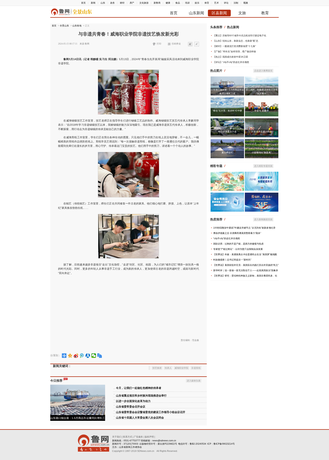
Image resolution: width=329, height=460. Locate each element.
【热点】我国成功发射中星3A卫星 (230, 57)
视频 (245, 3)
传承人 (168, 368)
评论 (226, 3)
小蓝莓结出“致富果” (262, 152)
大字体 (196, 44)
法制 (236, 3)
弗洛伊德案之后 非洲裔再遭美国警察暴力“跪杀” (237, 233)
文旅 (242, 13)
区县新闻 (219, 13)
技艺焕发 (157, 368)
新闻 (93, 3)
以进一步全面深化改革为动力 (133, 401)
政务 (112, 3)
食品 (177, 3)
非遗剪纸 (195, 368)
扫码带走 (176, 43)
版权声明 (149, 436)
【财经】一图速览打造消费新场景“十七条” (234, 46)
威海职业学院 (181, 368)
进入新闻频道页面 (263, 219)
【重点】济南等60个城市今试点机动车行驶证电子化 (239, 35)
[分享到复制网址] (99, 355)
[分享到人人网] (87, 355)
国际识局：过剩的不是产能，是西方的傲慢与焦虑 (238, 243)
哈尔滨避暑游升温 (227, 131)
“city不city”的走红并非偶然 (226, 238)
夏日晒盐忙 (227, 152)
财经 (122, 3)
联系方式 (127, 436)
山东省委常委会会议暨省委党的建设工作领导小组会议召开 (150, 412)
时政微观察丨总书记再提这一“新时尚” (232, 259)
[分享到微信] (93, 355)
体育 (206, 3)
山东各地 (76, 25)
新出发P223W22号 (167, 444)
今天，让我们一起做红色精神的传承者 (138, 388)
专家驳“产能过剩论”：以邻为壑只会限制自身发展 (238, 249)
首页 (83, 3)
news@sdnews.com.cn (164, 440)
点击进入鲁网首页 (263, 70)
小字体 (190, 44)
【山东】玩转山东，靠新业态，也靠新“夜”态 (235, 41)
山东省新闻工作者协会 (130, 447)
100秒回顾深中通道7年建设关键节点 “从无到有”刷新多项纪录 (244, 227)
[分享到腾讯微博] (82, 355)
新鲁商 (157, 3)
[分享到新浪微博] (76, 355)
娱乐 (197, 3)
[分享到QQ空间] (70, 355)
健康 (168, 3)
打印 (159, 43)
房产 (132, 3)
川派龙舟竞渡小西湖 (261, 131)
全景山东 (64, 25)
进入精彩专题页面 (263, 166)
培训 (187, 3)
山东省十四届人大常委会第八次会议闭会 (140, 417)
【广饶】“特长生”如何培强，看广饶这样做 (234, 51)
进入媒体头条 (193, 380)
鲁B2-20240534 (198, 444)
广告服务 (138, 436)
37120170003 (131, 444)
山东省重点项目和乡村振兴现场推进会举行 (141, 395)
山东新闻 (196, 13)
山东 (103, 3)
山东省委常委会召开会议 (130, 406)
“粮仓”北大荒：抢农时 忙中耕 (227, 110)
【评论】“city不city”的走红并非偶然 (231, 62)
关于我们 (116, 436)
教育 (265, 13)
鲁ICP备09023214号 (224, 444)
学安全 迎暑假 (261, 110)
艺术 (216, 3)
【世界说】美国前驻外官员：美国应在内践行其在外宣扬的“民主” (246, 265)
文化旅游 (144, 3)
